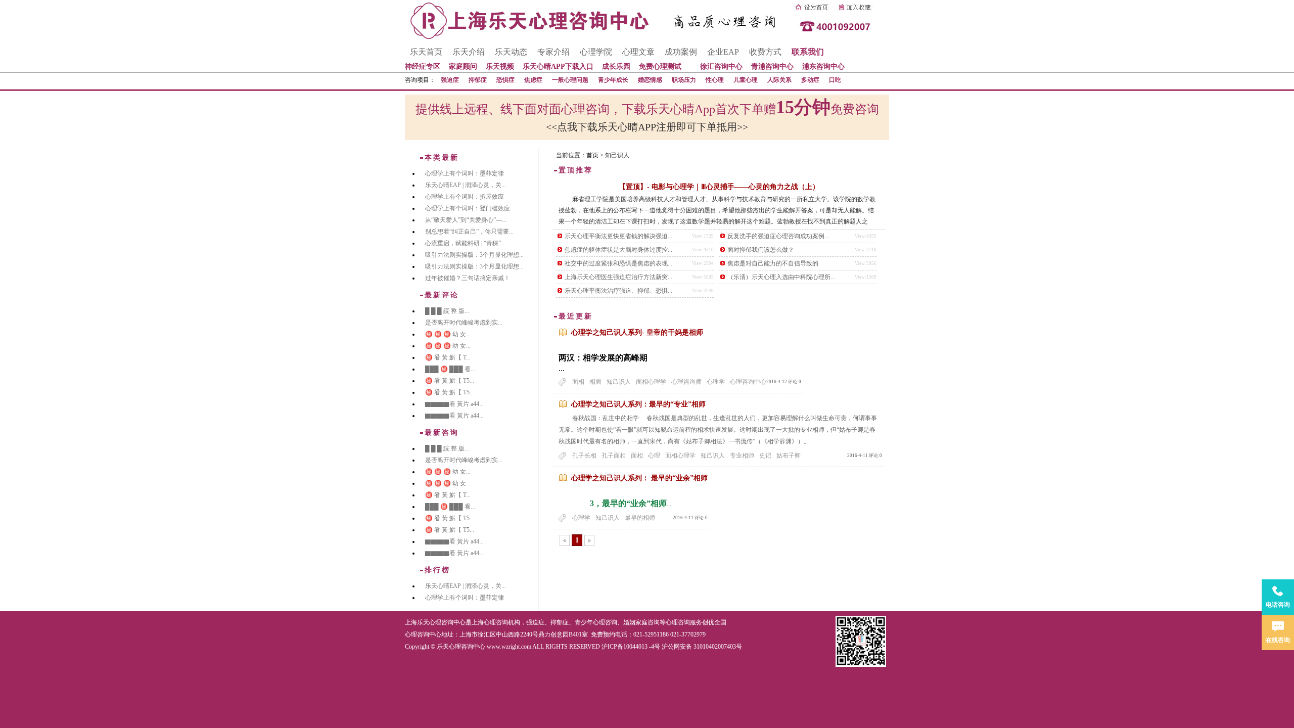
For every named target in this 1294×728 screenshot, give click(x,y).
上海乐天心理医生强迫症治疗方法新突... (618, 277)
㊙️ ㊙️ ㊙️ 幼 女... (448, 334)
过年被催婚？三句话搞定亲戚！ (467, 278)
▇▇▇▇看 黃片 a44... (454, 403)
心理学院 (596, 52)
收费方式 (765, 52)
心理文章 (638, 52)
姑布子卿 (788, 455)
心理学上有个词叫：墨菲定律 (464, 173)
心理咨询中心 (748, 381)
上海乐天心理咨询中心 (435, 622)
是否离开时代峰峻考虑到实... (463, 322)
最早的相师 (640, 517)
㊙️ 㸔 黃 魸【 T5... (449, 380)
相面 (595, 381)
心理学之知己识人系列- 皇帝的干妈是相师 (637, 332)
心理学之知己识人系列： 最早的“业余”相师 (639, 478)
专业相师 (742, 455)
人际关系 (779, 79)
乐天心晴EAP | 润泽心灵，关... (465, 185)
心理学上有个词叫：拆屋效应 (464, 196)
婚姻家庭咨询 (641, 622)
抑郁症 (478, 79)
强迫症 (450, 79)
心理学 (716, 381)
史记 (765, 455)
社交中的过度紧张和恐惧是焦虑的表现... (618, 263)
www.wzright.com (509, 646)
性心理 (715, 79)
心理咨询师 (686, 381)
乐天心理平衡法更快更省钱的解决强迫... (618, 236)
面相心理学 (651, 381)
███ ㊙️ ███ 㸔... (450, 369)
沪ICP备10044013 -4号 (631, 646)
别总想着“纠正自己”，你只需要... (469, 231)
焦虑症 (533, 79)
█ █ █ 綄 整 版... (447, 310)
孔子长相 (584, 455)
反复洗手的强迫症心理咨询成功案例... (778, 236)
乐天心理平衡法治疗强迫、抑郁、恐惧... (618, 290)
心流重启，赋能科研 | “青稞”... (465, 243)
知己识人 (619, 381)
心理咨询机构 (502, 622)
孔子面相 (614, 455)
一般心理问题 (570, 79)
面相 (578, 381)
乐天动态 (511, 52)
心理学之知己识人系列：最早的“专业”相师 (638, 404)
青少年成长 (613, 79)
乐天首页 (426, 52)
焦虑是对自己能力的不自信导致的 (772, 263)
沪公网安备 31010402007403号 (702, 646)
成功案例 (681, 52)
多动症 (810, 79)
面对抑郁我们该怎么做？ (760, 249)
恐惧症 (505, 79)
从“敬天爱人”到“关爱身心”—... (465, 219)
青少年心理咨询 (596, 622)
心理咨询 (678, 622)
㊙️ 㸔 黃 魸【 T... (448, 357)
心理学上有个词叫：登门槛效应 (467, 208)
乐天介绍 (468, 52)
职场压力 (684, 79)
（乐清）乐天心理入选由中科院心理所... (781, 277)
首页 (592, 155)
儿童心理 (745, 79)
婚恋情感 (650, 79)
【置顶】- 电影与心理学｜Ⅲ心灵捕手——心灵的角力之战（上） (719, 187)
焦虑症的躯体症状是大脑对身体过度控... (618, 249)
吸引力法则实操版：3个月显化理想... (474, 254)
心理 (654, 455)
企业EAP (723, 52)
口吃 (835, 79)
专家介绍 (553, 52)
